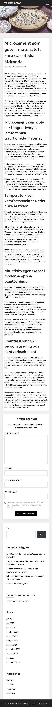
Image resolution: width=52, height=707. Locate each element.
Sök (8, 528)
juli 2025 (10, 619)
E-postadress (12, 480)
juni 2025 (10, 623)
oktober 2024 (12, 632)
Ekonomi (10, 684)
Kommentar (11, 433)
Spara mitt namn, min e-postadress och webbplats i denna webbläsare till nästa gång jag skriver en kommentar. (25, 505)
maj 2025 (10, 627)
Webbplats (10, 492)
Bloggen (10, 680)
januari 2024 (11, 645)
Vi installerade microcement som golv (20, 164)
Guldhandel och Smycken (17, 583)
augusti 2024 (12, 636)
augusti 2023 (12, 653)
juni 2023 (10, 658)
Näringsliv (10, 693)
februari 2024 (12, 640)
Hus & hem (11, 689)
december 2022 (13, 662)
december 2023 (13, 649)
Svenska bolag (12, 3)
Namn (8, 468)
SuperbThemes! (40, 703)
